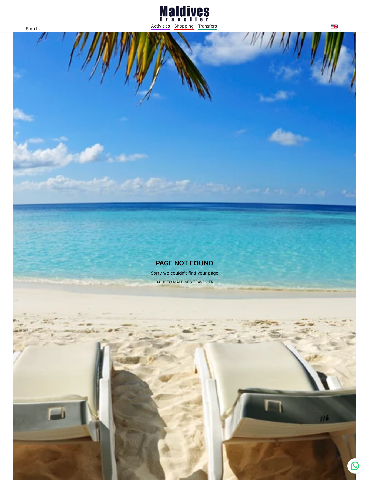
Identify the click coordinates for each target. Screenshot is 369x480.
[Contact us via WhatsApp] (355, 466)
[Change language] (334, 26)
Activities (160, 26)
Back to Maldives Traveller (184, 282)
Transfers (207, 26)
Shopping (184, 26)
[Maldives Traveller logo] (184, 13)
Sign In (33, 28)
